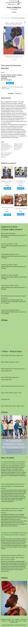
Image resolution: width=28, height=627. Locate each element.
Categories (3, 621)
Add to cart (10, 83)
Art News (24, 621)
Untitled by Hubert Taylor (9, 265)
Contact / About (23, 619)
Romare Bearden (5, 88)
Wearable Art (5, 399)
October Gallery (10, 621)
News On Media (7, 458)
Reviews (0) (18, 93)
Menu (14, 12)
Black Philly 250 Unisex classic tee (12, 355)
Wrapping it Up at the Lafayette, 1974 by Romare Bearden (18, 145)
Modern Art (20, 115)
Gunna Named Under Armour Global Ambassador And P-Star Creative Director (13, 510)
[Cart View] (17, 4)
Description (11, 93)
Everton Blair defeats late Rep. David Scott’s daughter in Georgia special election (13, 486)
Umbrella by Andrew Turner (10, 254)
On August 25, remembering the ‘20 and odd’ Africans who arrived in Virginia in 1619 (14, 535)
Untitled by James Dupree (9, 275)
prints (17, 136)
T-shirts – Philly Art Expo (11, 351)
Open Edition (7, 18)
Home (2, 18)
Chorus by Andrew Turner (9, 244)
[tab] (10, 93)
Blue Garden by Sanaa (8, 233)
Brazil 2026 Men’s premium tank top (13, 386)
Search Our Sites (14, 622)
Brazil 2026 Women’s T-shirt (10, 362)
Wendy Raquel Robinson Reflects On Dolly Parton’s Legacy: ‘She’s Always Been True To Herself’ (13, 558)
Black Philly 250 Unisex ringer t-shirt (12, 406)
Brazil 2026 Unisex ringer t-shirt (11, 393)
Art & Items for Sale (12, 87)
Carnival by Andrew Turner (9, 285)
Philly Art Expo (18, 621)
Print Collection (14, 7)
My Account (12, 4)
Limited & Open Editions (6, 619)
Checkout (17, 619)
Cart (13, 619)
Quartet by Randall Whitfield (10, 310)
